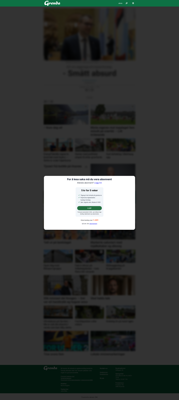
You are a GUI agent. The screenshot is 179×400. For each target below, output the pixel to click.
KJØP (89, 208)
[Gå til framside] (52, 3)
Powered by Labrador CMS (89, 397)
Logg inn (89, 183)
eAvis (120, 3)
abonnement (93, 223)
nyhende (89, 97)
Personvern (64, 380)
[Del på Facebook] (86, 90)
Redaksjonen (104, 372)
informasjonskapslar (74, 380)
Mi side (102, 378)
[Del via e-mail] (92, 90)
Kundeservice (104, 374)
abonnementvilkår (87, 380)
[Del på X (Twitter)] (89, 90)
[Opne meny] (133, 3)
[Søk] (126, 3)
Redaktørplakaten (66, 378)
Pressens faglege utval (67, 376)
